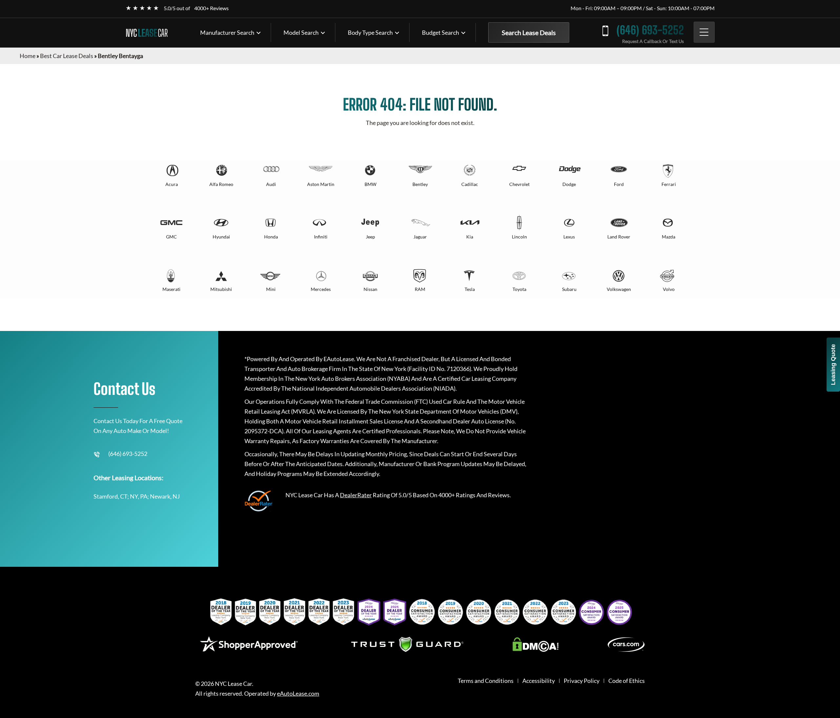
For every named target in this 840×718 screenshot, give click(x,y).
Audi (271, 184)
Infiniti (320, 236)
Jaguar (420, 236)
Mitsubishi (221, 289)
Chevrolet (519, 184)
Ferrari (669, 184)
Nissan (370, 289)
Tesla (470, 289)
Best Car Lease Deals (66, 55)
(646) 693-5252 (650, 30)
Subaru (569, 289)
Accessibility (538, 681)
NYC (147, 33)
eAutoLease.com (298, 693)
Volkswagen (619, 289)
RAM (420, 289)
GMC (171, 236)
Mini (271, 289)
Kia (469, 236)
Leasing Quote (833, 364)
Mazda (668, 236)
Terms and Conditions (486, 681)
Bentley (420, 184)
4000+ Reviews (211, 8)
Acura (171, 184)
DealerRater (356, 495)
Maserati (171, 289)
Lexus (569, 236)
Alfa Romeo (221, 184)
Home (27, 55)
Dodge (569, 184)
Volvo (669, 289)
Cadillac (469, 184)
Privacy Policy (581, 681)
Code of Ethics (626, 681)
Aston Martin (320, 184)
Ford (619, 184)
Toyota (519, 289)
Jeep (370, 236)
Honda (271, 236)
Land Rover (618, 236)
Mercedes (321, 289)
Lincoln (519, 236)
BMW (370, 184)
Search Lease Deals (529, 32)
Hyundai (221, 236)
